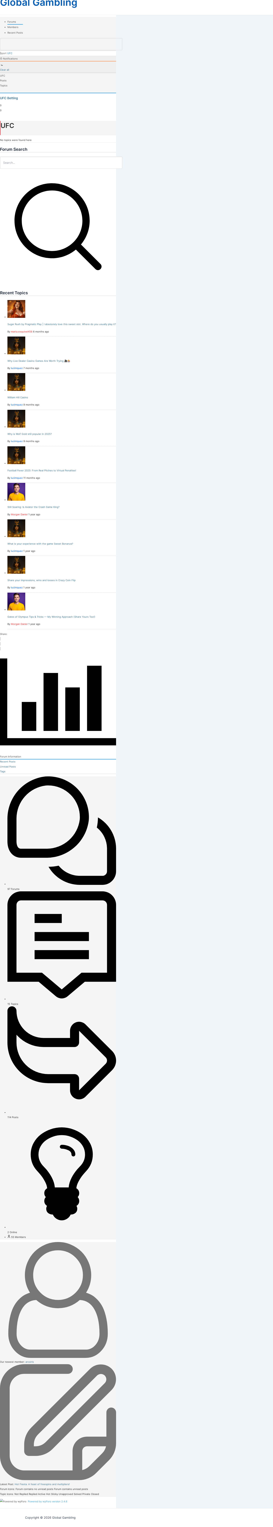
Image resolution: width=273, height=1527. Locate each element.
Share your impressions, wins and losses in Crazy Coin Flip (41, 580)
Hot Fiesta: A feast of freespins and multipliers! (42, 1484)
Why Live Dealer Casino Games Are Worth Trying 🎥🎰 (38, 360)
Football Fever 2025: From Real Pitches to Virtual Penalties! (41, 470)
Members (12, 27)
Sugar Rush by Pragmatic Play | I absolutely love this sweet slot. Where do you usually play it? (61, 324)
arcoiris (29, 1361)
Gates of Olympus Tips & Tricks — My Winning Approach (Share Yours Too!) (51, 616)
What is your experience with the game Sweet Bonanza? (40, 543)
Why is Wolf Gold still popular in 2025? (29, 433)
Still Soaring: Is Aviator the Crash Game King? (33, 506)
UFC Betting (9, 98)
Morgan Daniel (19, 514)
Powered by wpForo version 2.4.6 (47, 1501)
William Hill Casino (17, 397)
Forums (11, 21)
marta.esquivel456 (21, 331)
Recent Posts (15, 32)
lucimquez (17, 368)
